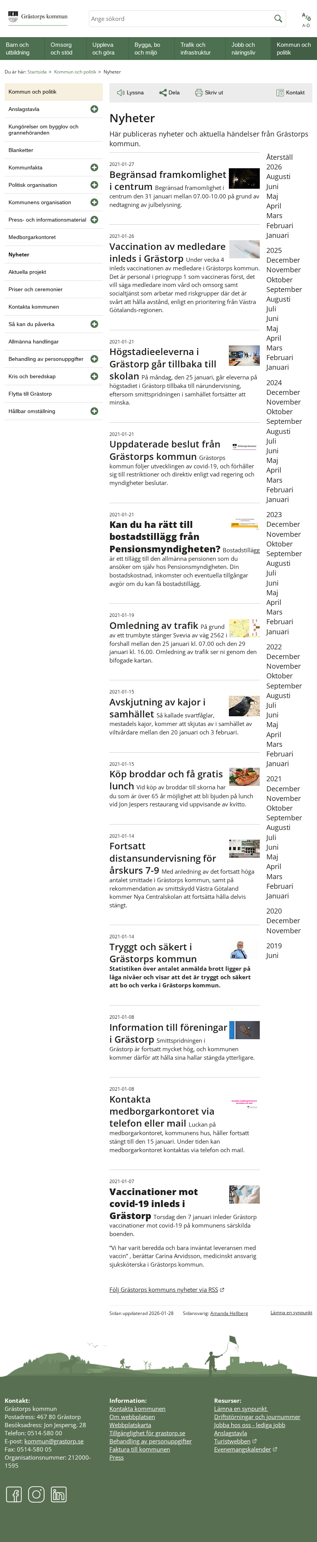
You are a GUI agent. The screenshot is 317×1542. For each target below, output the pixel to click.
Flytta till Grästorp (30, 394)
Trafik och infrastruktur (196, 48)
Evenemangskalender (246, 1449)
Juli (271, 308)
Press (116, 1457)
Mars (274, 215)
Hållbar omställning (32, 411)
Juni (272, 186)
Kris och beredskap (32, 376)
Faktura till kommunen (139, 1449)
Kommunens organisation (40, 202)
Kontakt (295, 92)
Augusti (278, 176)
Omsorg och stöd (61, 48)
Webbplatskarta (130, 1425)
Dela (174, 92)
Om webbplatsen (132, 1417)
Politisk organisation (33, 185)
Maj (272, 196)
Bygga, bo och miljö (147, 48)
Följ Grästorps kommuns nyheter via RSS (167, 1289)
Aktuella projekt (27, 272)
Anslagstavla (24, 109)
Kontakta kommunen (34, 307)
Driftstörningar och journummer (257, 1417)
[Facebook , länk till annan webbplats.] (14, 1500)
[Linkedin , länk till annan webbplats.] (58, 1500)
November (283, 269)
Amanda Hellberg (229, 1313)
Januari (277, 235)
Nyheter (19, 254)
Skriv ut (214, 92)
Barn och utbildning (17, 48)
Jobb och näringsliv (244, 48)
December (283, 260)
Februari (279, 225)
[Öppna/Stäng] (94, 109)
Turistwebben (235, 1441)
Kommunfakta (26, 167)
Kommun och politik (294, 48)
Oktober (279, 279)
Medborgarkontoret (32, 237)
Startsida (37, 71)
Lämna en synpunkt (291, 1312)
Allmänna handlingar (34, 341)
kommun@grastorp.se (54, 1441)
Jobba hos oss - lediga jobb (249, 1425)
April (273, 205)
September (284, 289)
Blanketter (21, 150)
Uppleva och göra (103, 48)
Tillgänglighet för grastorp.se (147, 1433)
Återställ (279, 157)
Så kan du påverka (32, 324)
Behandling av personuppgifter (46, 359)
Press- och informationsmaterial (47, 220)
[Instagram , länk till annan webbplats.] (36, 1500)
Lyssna (135, 92)
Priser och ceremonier (36, 289)
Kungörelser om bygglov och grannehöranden (43, 129)
